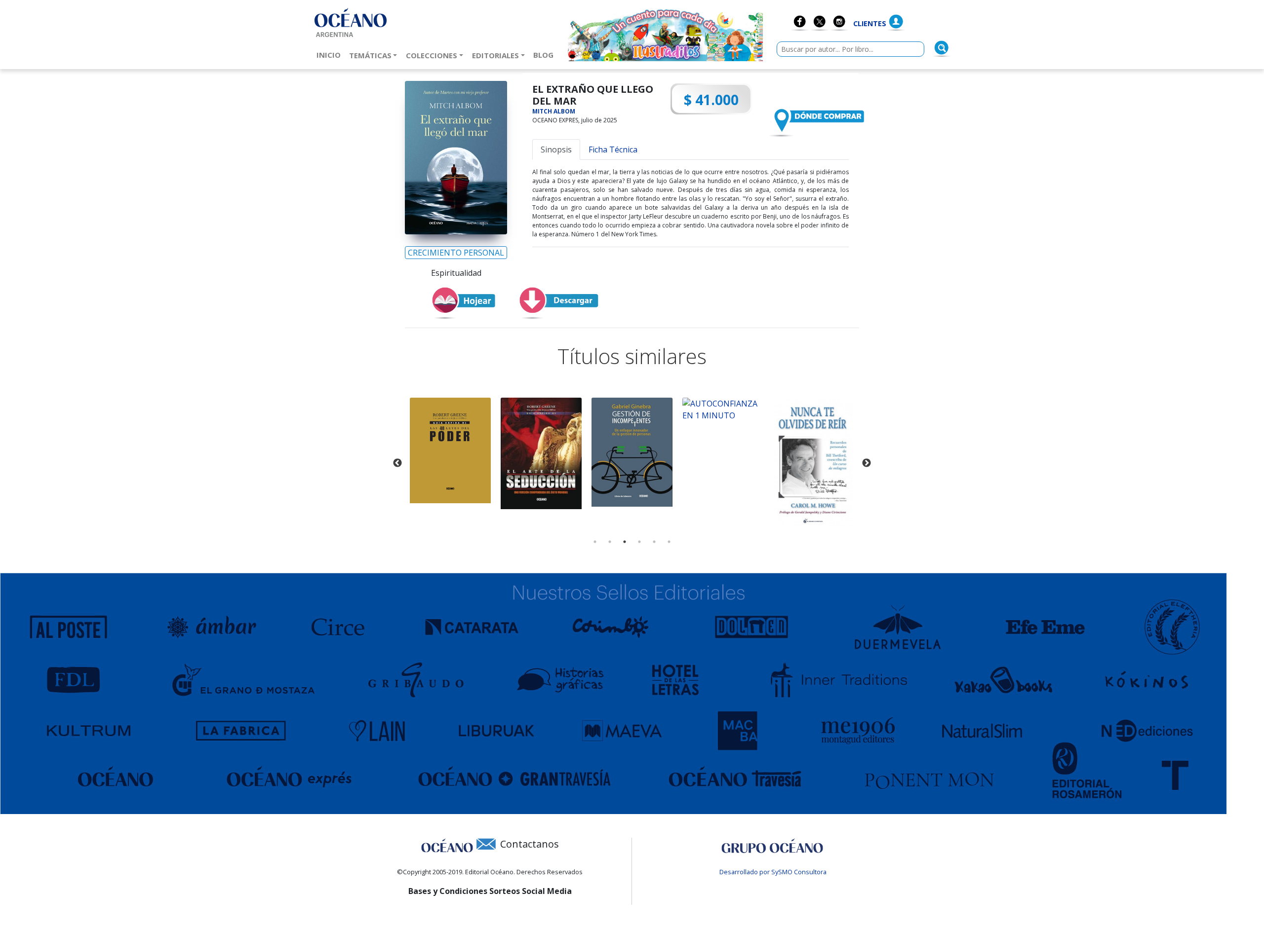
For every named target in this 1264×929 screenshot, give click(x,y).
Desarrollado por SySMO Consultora (773, 871)
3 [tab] (625, 542)
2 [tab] (610, 542)
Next (866, 463)
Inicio (330, 54)
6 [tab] (669, 542)
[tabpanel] (450, 450)
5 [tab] (654, 542)
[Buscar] (941, 47)
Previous (397, 463)
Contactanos (529, 844)
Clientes (869, 23)
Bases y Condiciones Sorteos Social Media (490, 891)
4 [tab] (639, 542)
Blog (545, 54)
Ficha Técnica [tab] (613, 149)
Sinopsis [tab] (556, 149)
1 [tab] (595, 542)
